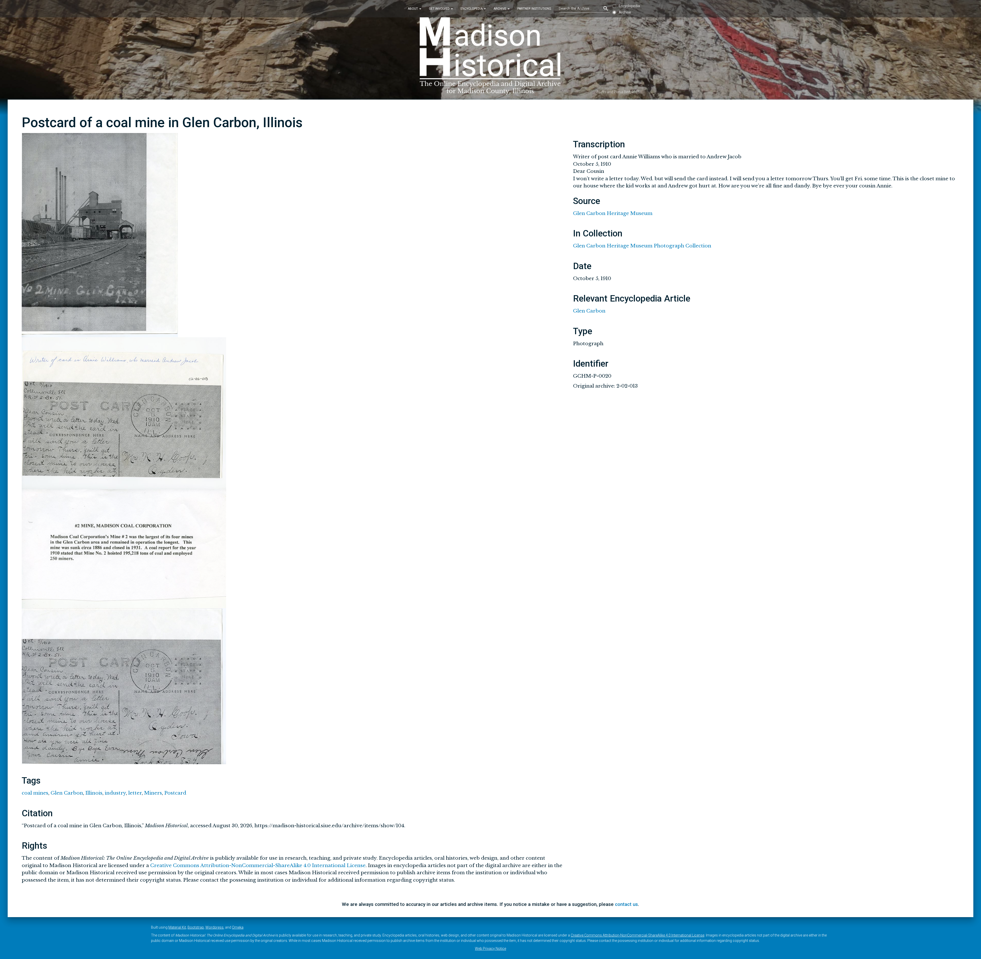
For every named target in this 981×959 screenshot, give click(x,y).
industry (115, 793)
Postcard (175, 793)
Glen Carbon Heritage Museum (612, 213)
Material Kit (177, 927)
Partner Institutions (534, 8)
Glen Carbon (67, 793)
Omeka (237, 927)
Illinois (93, 793)
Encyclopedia (472, 8)
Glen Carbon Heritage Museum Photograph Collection (642, 246)
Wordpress (214, 927)
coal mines (35, 793)
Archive (500, 8)
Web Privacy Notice (490, 948)
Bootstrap (196, 927)
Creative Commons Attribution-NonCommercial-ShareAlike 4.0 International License (258, 865)
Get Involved (439, 8)
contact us (626, 904)
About (413, 8)
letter (135, 793)
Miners (153, 793)
